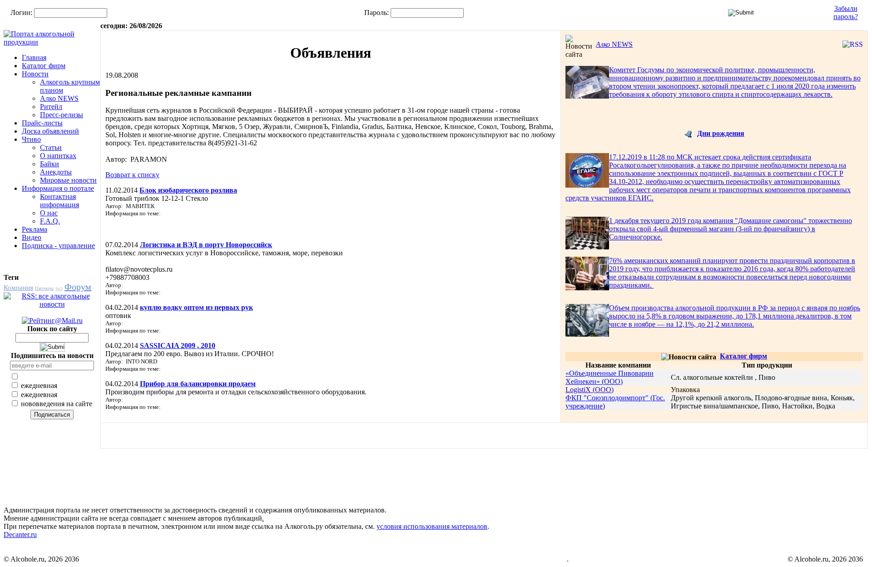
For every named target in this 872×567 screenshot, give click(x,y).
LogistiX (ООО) (589, 389)
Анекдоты (56, 172)
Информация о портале (58, 188)
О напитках (58, 155)
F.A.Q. (50, 221)
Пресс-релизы (61, 115)
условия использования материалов (432, 526)
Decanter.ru (20, 534)
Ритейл (51, 106)
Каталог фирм (43, 66)
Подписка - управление (58, 245)
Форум (77, 287)
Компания (18, 287)
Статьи (51, 147)
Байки (49, 164)
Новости (35, 74)
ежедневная (38, 385)
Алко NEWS (59, 98)
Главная (34, 57)
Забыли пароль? (845, 12)
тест (59, 288)
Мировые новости (68, 180)
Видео (31, 237)
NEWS (614, 44)
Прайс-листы (42, 123)
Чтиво (31, 139)
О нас (49, 213)
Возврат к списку (132, 175)
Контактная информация (59, 201)
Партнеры (44, 288)
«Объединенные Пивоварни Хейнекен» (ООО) (609, 377)
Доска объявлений (50, 131)
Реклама (34, 229)
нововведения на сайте (55, 404)
